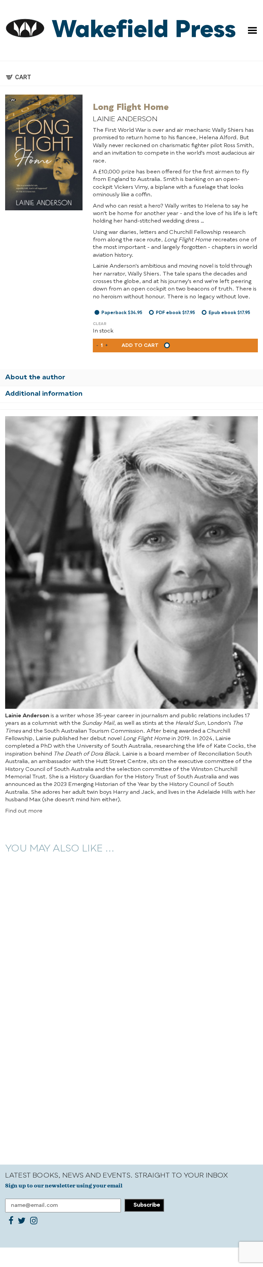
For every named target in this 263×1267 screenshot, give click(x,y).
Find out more (23, 811)
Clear (100, 324)
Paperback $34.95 (121, 313)
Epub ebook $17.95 (229, 313)
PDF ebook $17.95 (175, 313)
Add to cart (140, 345)
